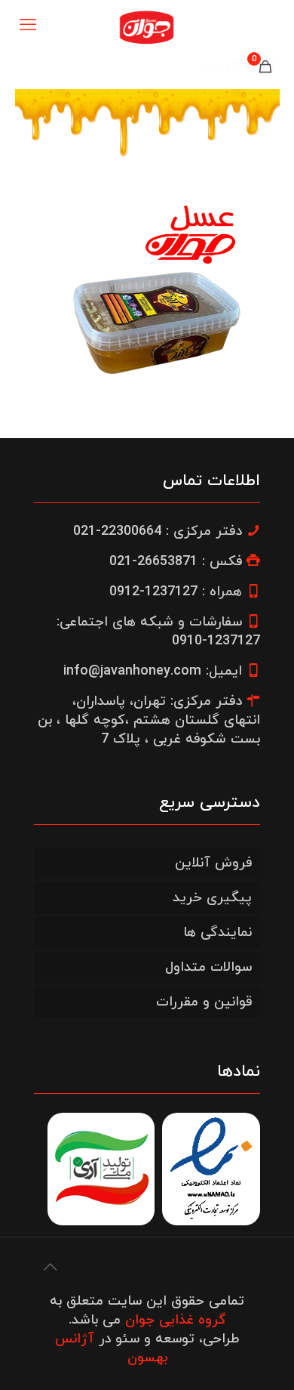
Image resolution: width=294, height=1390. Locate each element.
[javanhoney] (147, 26)
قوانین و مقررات (204, 1002)
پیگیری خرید (212, 897)
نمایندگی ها (217, 932)
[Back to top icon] (50, 1268)
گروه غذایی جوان (175, 1320)
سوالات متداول (208, 967)
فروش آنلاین (213, 863)
